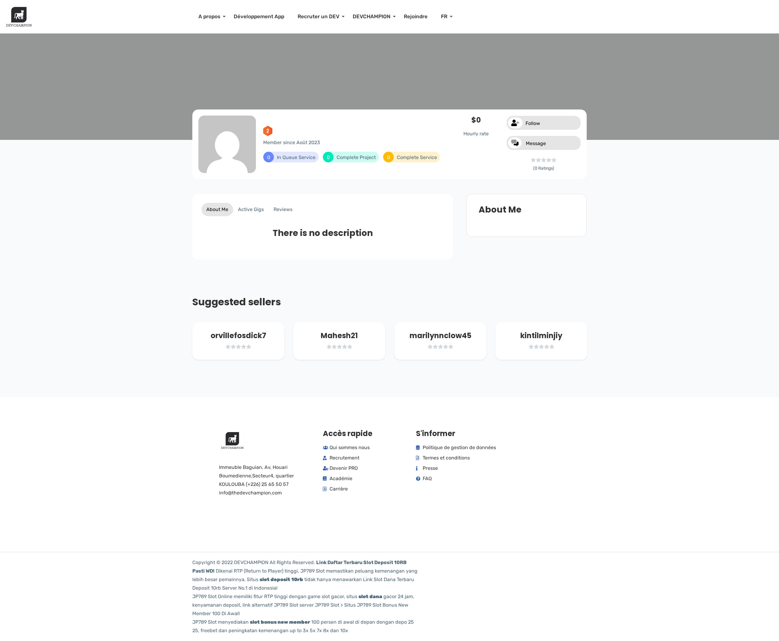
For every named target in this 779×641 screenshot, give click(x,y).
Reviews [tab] (283, 209)
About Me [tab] (217, 209)
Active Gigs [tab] (251, 209)
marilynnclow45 (440, 336)
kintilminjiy (541, 336)
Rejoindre (416, 16)
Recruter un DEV (318, 16)
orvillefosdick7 (238, 336)
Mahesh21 (339, 336)
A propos (209, 16)
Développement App (259, 16)
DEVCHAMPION (371, 16)
